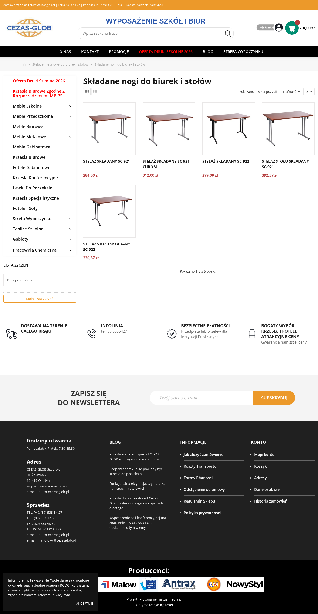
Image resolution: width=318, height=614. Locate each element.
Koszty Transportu (200, 466)
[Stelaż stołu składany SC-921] (288, 129)
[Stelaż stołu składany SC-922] (109, 211)
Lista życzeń (15, 265)
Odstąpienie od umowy (204, 489)
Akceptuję (84, 603)
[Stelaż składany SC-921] (109, 129)
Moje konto (264, 454)
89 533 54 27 (71, 5)
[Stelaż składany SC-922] (228, 129)
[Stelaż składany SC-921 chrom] (169, 129)
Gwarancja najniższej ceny (284, 342)
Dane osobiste (267, 489)
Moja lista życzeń (40, 299)
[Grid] (87, 91)
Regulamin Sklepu (199, 501)
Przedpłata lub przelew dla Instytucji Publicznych (204, 334)
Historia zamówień (270, 501)
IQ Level (166, 605)
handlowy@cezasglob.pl (57, 540)
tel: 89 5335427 (114, 331)
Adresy (260, 477)
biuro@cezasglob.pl (42, 5)
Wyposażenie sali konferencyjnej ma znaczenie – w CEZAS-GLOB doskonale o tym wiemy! (137, 523)
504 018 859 (52, 529)
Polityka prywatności (202, 512)
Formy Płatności (198, 477)
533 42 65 (48, 518)
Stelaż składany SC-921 (106, 161)
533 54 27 (54, 512)
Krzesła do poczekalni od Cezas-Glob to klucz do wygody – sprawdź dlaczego (136, 503)
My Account (270, 28)
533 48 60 (48, 523)
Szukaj (228, 33)
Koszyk (260, 466)
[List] (95, 91)
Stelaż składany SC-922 (225, 161)
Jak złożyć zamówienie (203, 454)
